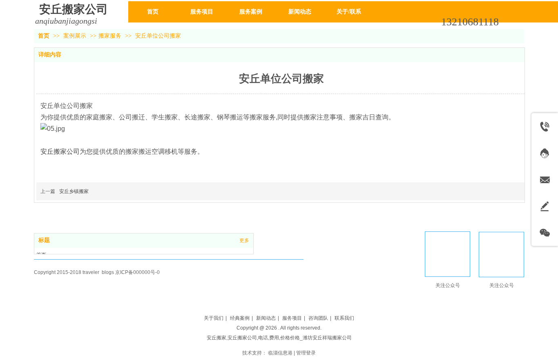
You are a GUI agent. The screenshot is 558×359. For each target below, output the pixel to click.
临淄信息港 (280, 353)
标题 (44, 240)
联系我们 (344, 318)
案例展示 (75, 36)
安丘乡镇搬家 (74, 191)
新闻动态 (266, 318)
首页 (43, 36)
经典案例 (240, 318)
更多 (244, 240)
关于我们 (213, 318)
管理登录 (306, 353)
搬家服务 (109, 36)
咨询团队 (318, 318)
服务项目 (292, 318)
